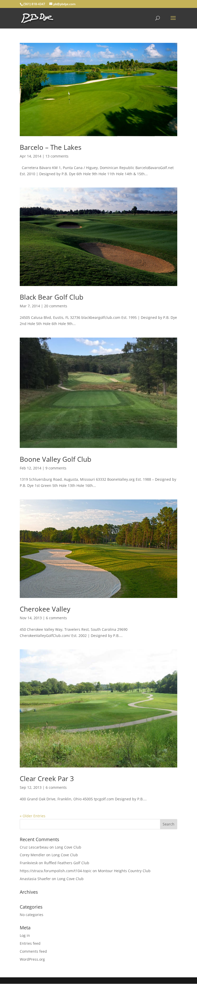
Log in (25, 935)
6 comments (56, 617)
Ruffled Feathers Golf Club (66, 862)
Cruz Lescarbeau (34, 847)
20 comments (55, 305)
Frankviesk (29, 862)
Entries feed (30, 943)
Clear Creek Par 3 (47, 778)
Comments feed (33, 951)
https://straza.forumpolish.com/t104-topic (56, 870)
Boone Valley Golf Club (55, 459)
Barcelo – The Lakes (50, 147)
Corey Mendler (32, 854)
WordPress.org (32, 959)
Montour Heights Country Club (124, 870)
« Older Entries (32, 815)
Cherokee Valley (45, 609)
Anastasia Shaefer (35, 878)
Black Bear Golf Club (51, 297)
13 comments (56, 156)
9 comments (55, 468)
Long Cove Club (68, 847)
